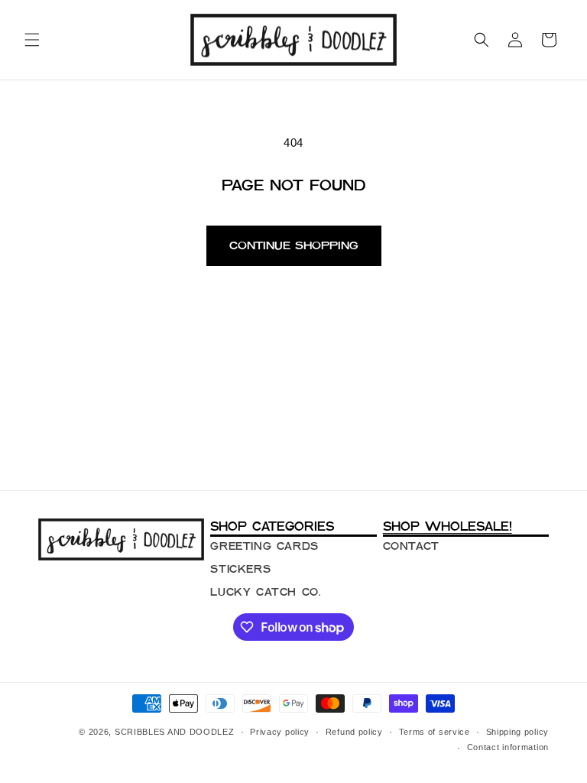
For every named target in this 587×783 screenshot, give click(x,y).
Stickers (240, 569)
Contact (411, 546)
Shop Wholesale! (447, 526)
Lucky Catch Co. (265, 592)
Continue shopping (293, 245)
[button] (32, 40)
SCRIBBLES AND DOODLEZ (175, 731)
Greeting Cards (264, 546)
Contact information (508, 747)
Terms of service (434, 731)
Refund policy (354, 731)
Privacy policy (280, 731)
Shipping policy (518, 731)
